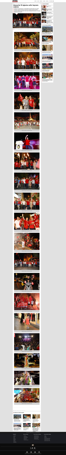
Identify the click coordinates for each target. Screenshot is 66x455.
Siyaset (14, 436)
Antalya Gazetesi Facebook (47, 438)
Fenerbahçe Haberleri (37, 436)
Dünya (14, 438)
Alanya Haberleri (15, 410)
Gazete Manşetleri (26, 437)
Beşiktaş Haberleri (36, 438)
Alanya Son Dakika (19, 410)
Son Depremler (25, 436)
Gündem (15, 435)
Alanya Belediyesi (23, 410)
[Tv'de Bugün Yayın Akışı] (33, 445)
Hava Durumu (25, 438)
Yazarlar (25, 435)
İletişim (45, 436)
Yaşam (14, 440)
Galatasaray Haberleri (37, 437)
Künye (45, 435)
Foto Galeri (15, 441)
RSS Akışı (46, 437)
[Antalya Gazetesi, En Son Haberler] (15, 1)
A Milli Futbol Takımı (37, 435)
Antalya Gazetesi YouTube (47, 440)
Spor (14, 437)
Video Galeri (15, 442)
